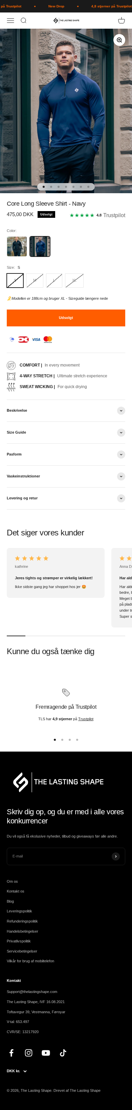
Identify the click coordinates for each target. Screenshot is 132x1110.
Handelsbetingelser (22, 931)
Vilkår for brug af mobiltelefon (30, 961)
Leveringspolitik (19, 911)
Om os (12, 881)
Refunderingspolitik (22, 921)
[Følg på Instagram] (28, 1052)
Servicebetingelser (22, 951)
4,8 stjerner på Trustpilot (108, 6)
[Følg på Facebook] (11, 1052)
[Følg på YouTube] (45, 1052)
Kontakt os (15, 891)
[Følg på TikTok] (63, 1052)
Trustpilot (85, 719)
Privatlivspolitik (19, 941)
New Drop (53, 6)
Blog (10, 901)
